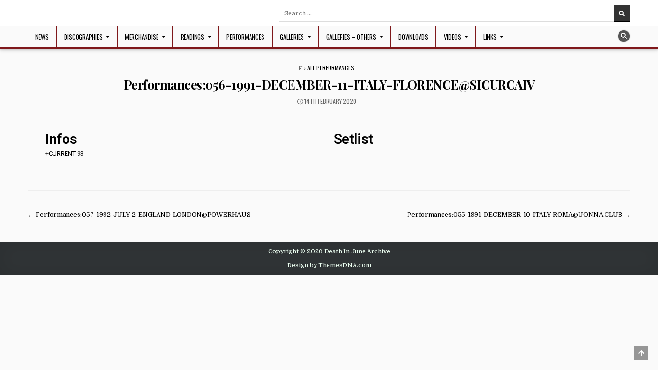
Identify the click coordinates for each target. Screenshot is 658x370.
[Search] (624, 36)
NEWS (42, 36)
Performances (245, 36)
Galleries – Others (351, 36)
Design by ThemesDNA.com (329, 265)
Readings (192, 36)
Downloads (413, 36)
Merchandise (141, 36)
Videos (452, 36)
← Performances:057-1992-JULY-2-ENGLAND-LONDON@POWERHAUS (139, 214)
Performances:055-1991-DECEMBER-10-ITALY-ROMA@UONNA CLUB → (518, 214)
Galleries (292, 36)
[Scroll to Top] (641, 353)
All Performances (330, 68)
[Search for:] (454, 13)
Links (490, 36)
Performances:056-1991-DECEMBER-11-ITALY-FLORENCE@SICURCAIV (329, 84)
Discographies (83, 36)
